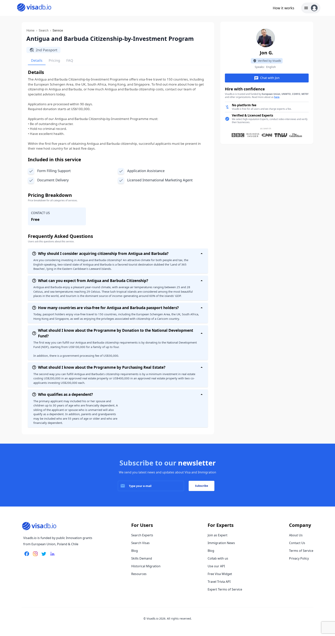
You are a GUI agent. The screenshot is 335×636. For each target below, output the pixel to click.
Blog (134, 551)
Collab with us (218, 558)
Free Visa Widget (220, 574)
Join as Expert (217, 535)
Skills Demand (141, 558)
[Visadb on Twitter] (43, 556)
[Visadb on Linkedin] (51, 556)
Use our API (216, 566)
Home (30, 30)
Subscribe (201, 486)
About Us (296, 535)
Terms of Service (301, 551)
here (276, 97)
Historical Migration (146, 566)
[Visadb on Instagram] (34, 556)
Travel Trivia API (219, 581)
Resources (139, 574)
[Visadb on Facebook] (26, 556)
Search (43, 30)
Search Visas (140, 543)
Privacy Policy (299, 558)
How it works (283, 8)
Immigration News (221, 543)
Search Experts (142, 535)
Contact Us (297, 543)
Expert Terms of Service (225, 589)
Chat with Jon (267, 78)
